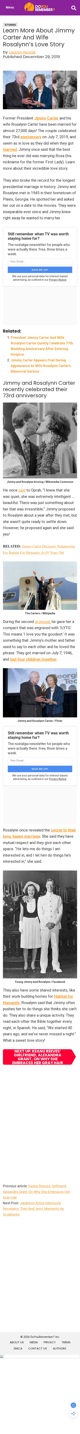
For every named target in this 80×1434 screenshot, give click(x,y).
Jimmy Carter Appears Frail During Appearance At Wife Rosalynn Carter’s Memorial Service (41, 366)
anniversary (30, 137)
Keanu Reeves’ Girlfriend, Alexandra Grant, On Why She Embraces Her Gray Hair (36, 1191)
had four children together (33, 659)
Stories (10, 25)
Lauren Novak (22, 52)
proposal (42, 621)
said (21, 490)
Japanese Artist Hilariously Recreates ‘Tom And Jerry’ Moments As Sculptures (33, 1208)
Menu (10, 7)
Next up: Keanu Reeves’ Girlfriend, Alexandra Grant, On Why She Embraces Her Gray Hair (37, 1057)
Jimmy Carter (46, 118)
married (10, 149)
